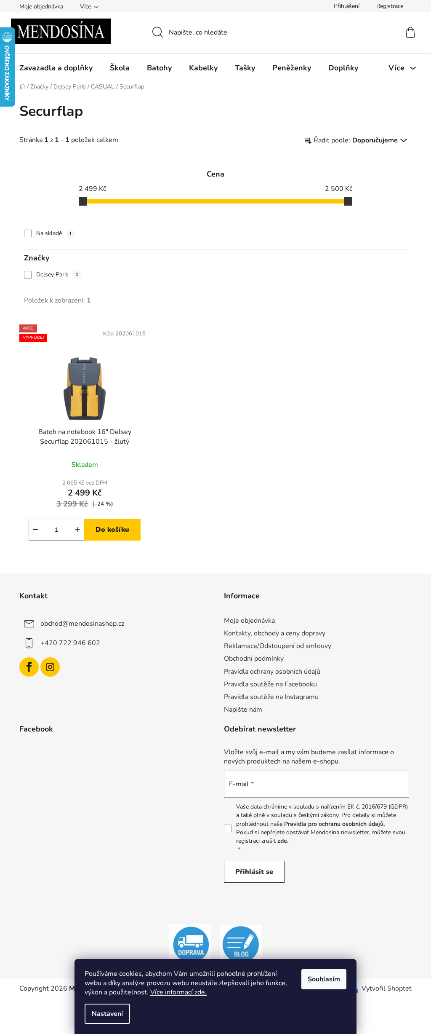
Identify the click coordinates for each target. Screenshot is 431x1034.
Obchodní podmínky (254, 658)
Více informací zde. (178, 992)
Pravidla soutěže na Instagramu (271, 697)
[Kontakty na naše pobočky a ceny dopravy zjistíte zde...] (190, 944)
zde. (282, 841)
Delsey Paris (57, 275)
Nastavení (107, 1013)
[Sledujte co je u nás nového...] (241, 944)
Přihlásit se (254, 871)
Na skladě (54, 233)
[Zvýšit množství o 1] (77, 529)
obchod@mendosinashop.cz (82, 623)
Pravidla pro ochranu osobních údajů (333, 824)
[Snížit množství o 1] (35, 529)
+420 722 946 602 (70, 643)
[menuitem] (56, 68)
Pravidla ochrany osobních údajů (272, 671)
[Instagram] (50, 667)
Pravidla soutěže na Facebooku (270, 684)
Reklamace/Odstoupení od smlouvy (277, 646)
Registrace (389, 6)
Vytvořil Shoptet (387, 988)
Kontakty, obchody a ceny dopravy (274, 633)
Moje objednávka (41, 7)
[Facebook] (29, 667)
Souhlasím (324, 979)
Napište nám (243, 709)
